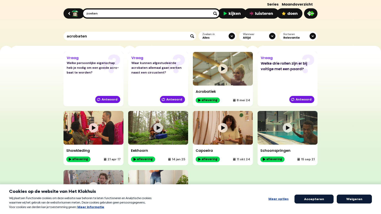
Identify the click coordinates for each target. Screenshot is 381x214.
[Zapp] (311, 13)
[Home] (73, 13)
